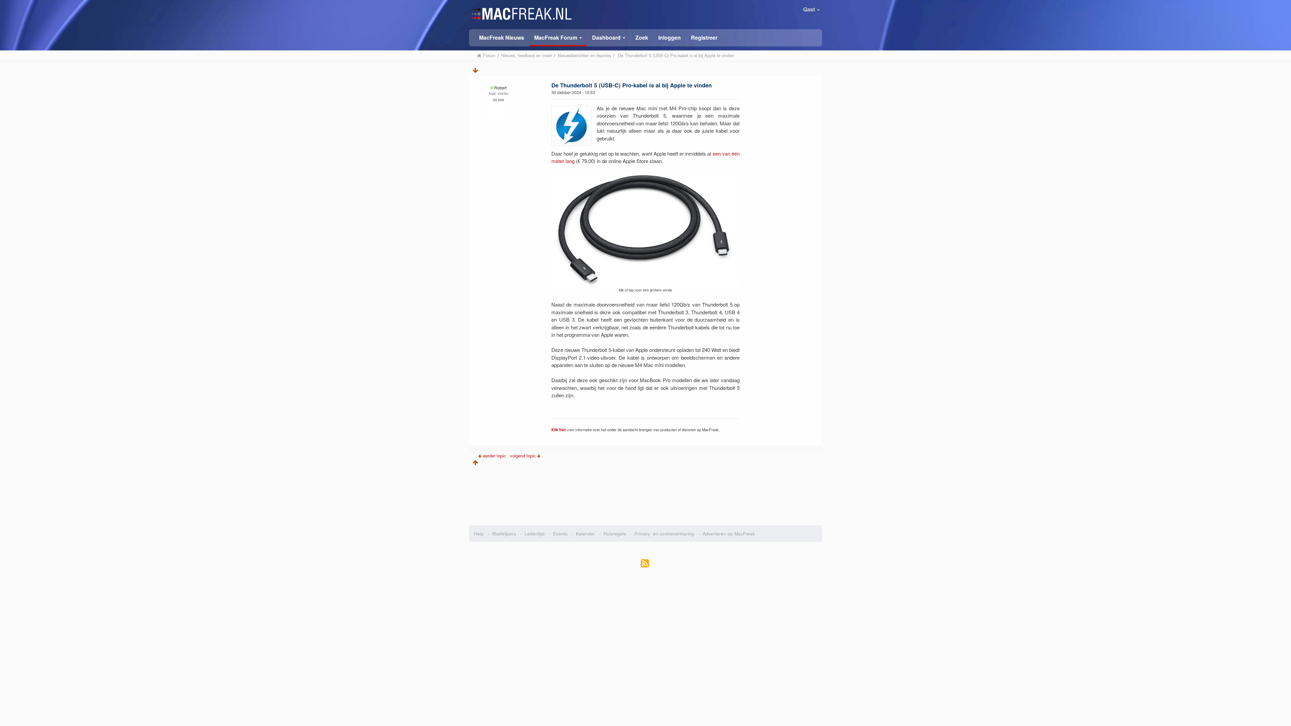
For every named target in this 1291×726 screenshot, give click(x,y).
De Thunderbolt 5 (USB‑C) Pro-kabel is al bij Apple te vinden (631, 85)
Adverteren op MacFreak (729, 533)
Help (479, 533)
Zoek (641, 37)
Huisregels (614, 533)
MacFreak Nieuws (501, 37)
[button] (558, 37)
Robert (500, 87)
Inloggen (669, 37)
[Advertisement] (646, 493)
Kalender (585, 533)
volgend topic (523, 455)
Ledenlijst (534, 533)
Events (560, 533)
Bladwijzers (504, 533)
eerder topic (495, 455)
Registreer (704, 37)
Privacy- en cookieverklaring (664, 533)
